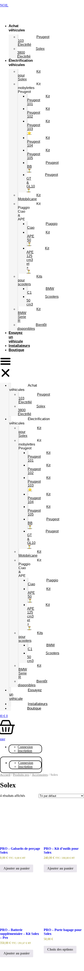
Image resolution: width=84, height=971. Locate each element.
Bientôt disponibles (32, 326)
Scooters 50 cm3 (42, 300)
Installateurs (19, 346)
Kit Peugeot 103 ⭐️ (38, 127)
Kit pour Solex (29, 75)
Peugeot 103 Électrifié (33, 40)
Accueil (5, 774)
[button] (5, 367)
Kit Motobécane (29, 197)
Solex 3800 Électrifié (31, 52)
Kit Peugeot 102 (38, 112)
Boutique (16, 350)
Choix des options (60, 949)
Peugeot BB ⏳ (43, 166)
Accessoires (40, 774)
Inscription (25, 751)
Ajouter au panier (16, 868)
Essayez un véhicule (25, 694)
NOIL (4, 5)
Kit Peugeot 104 (38, 141)
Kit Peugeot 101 (38, 100)
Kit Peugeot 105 (38, 154)
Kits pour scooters (30, 280)
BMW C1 (40, 290)
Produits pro (21, 774)
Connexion (25, 747)
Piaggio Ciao (42, 225)
